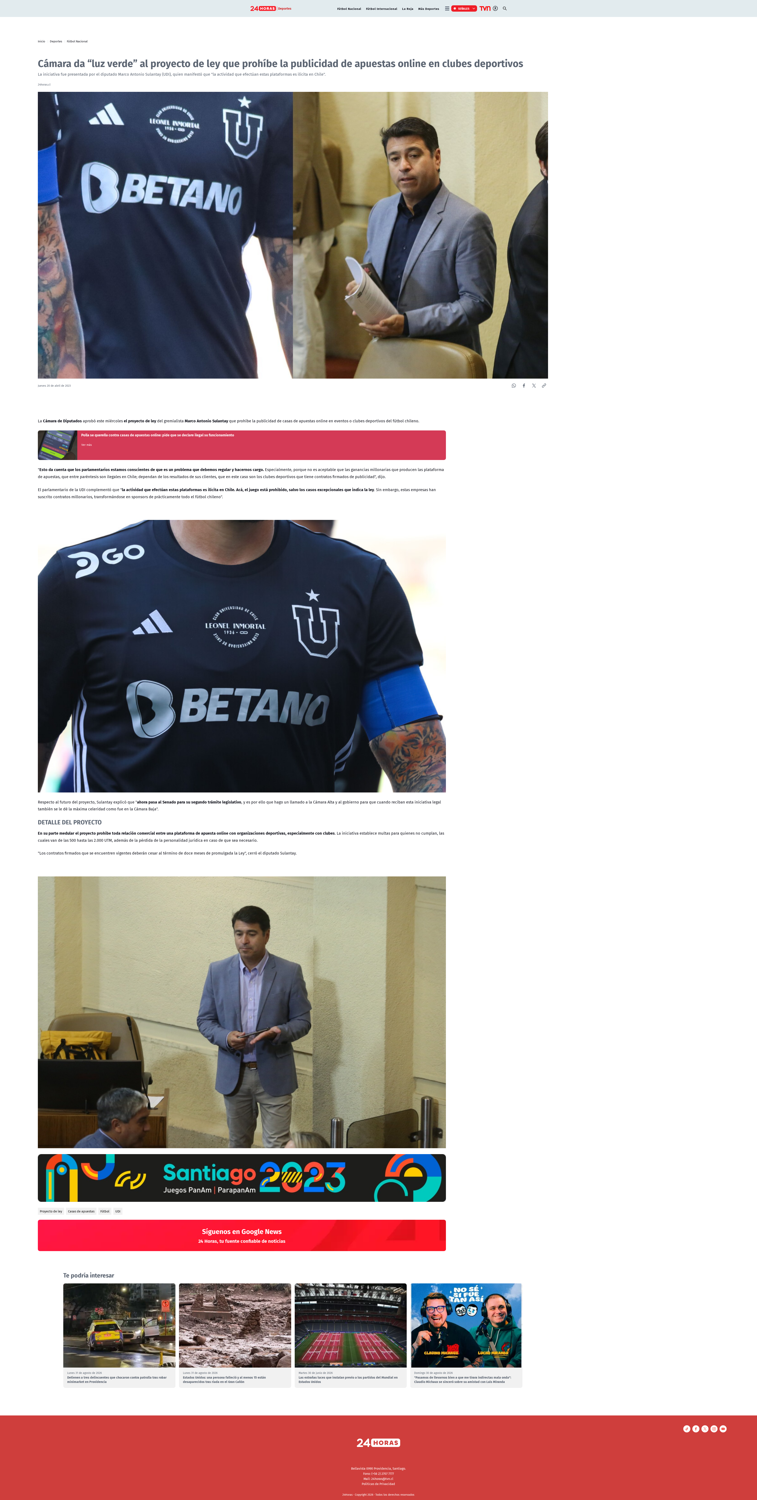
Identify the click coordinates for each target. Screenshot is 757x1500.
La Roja (407, 8)
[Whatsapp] (514, 386)
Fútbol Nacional (349, 8)
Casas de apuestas (81, 1211)
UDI (117, 1211)
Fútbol (104, 1211)
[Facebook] (524, 386)
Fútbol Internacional (381, 8)
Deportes (56, 41)
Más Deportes (428, 8)
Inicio (41, 41)
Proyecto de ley (51, 1211)
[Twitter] (534, 386)
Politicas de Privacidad (378, 1483)
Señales (464, 8)
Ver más (86, 445)
